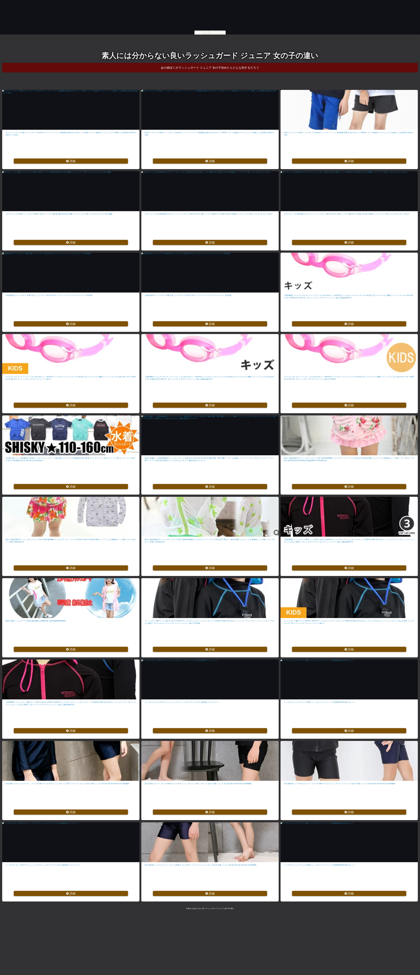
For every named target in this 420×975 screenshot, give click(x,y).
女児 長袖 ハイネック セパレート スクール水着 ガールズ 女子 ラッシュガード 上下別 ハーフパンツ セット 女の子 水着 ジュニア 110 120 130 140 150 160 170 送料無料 (67, 784)
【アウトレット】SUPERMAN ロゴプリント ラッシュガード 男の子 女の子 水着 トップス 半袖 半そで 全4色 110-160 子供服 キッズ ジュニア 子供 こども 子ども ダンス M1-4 (208, 214)
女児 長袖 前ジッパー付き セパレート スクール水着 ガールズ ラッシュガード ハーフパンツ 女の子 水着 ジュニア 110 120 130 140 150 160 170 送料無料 (339, 784)
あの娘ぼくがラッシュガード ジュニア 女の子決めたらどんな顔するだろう (210, 67)
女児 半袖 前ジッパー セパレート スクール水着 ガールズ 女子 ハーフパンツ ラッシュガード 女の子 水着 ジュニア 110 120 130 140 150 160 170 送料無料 (200, 865)
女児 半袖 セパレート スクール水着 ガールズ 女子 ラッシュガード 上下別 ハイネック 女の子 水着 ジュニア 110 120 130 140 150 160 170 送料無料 (198, 784)
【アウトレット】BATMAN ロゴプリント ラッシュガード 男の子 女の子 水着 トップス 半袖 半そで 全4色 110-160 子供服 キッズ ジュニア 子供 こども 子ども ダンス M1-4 (346, 214)
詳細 (72, 161)
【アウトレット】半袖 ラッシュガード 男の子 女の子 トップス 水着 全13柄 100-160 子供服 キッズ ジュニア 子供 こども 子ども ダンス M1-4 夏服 (58, 214)
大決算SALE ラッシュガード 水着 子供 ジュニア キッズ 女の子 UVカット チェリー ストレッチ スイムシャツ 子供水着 (188, 295)
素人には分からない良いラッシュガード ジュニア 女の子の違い (210, 55)
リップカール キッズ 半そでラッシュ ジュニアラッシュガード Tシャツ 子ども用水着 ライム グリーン (182, 702)
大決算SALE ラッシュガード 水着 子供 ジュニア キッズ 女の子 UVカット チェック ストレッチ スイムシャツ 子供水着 (48, 295)
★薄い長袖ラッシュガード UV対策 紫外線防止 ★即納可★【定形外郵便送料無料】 (35, 621)
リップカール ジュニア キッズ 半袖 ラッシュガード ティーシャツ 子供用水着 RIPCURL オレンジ (319, 702)
